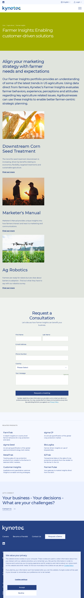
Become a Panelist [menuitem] (20, 537)
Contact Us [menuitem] (36, 537)
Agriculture (10, 25)
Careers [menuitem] (5, 537)
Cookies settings (21, 579)
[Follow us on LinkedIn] (3, 2)
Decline (21, 593)
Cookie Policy (68, 565)
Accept (22, 587)
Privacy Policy (54, 402)
